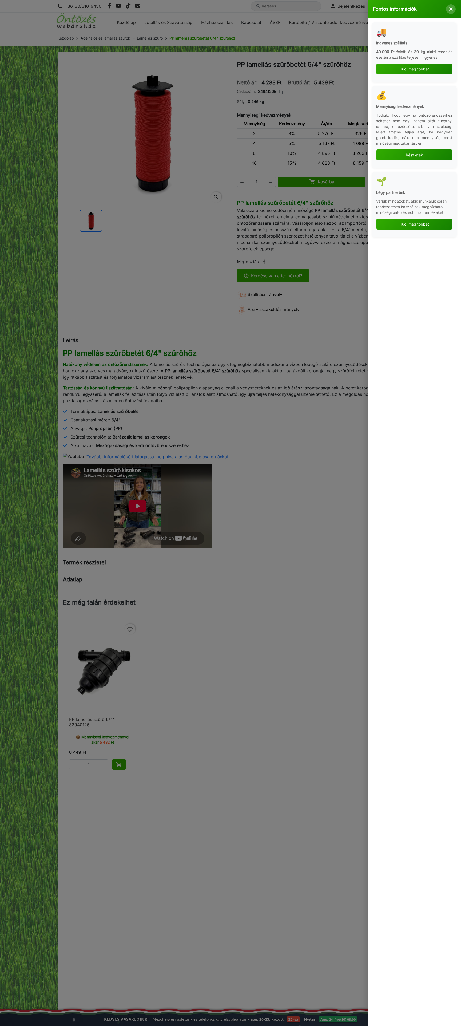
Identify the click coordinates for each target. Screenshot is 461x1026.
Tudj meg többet (414, 69)
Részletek (414, 155)
